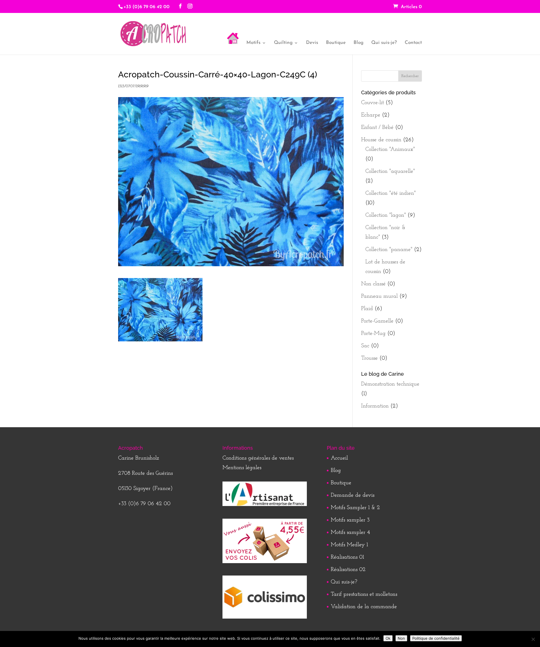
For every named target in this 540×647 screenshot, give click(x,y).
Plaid (367, 309)
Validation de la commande (364, 607)
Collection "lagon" (385, 215)
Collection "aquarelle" (390, 171)
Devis (312, 43)
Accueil (339, 458)
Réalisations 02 (348, 569)
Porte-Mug (373, 333)
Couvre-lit (372, 103)
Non (401, 638)
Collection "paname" (388, 249)
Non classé (373, 284)
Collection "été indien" (390, 193)
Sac (365, 346)
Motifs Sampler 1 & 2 (355, 508)
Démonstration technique (390, 384)
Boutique (336, 43)
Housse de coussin (381, 140)
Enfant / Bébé (377, 127)
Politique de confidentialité (436, 638)
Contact (413, 43)
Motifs (253, 43)
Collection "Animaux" (390, 149)
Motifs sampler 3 (350, 520)
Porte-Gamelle (377, 321)
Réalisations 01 (347, 557)
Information (375, 406)
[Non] (533, 639)
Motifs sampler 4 (350, 532)
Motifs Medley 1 (349, 545)
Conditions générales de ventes (258, 458)
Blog (358, 43)
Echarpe (370, 115)
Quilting (283, 43)
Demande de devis (352, 495)
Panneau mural (379, 296)
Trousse (369, 358)
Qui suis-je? (384, 43)
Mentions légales (241, 468)
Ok (388, 638)
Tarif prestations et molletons (364, 594)
